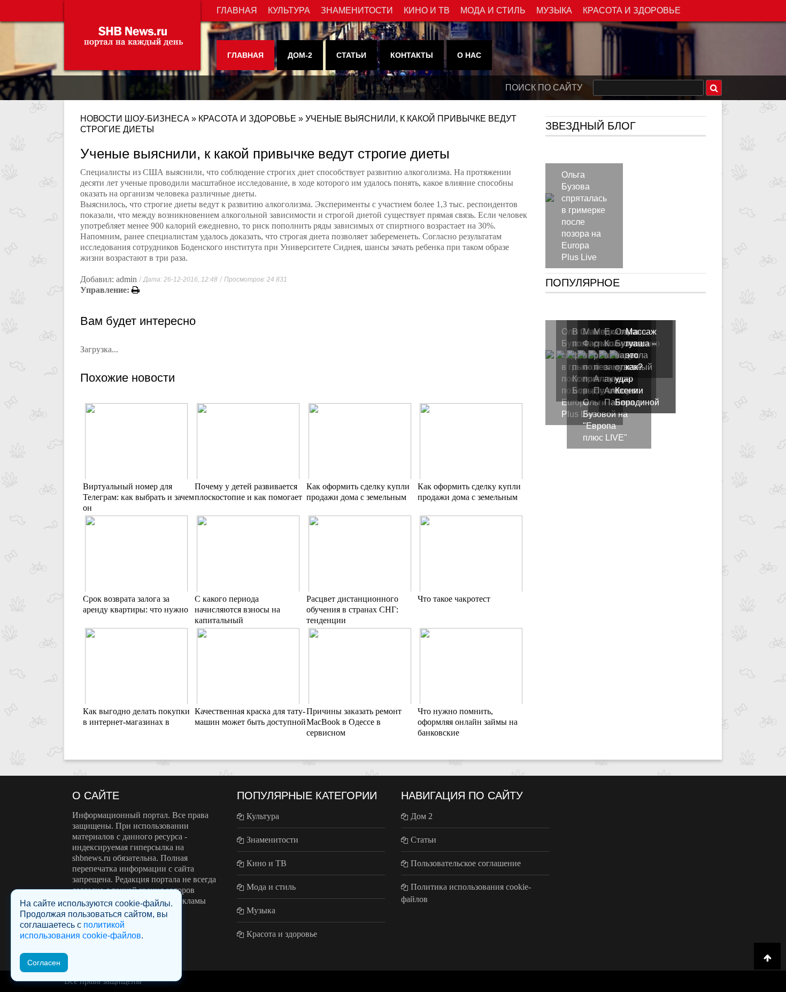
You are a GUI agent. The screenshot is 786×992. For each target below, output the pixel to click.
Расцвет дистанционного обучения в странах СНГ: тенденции (352, 609)
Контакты (411, 55)
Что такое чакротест (454, 598)
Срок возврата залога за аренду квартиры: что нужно (135, 604)
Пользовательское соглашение (466, 863)
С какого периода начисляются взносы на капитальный (237, 609)
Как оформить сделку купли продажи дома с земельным (358, 492)
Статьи (351, 55)
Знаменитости (357, 10)
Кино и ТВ (427, 10)
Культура (289, 10)
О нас (469, 55)
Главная (237, 10)
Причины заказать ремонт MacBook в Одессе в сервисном (354, 722)
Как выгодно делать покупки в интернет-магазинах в (136, 716)
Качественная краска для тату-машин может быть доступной (250, 716)
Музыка (554, 10)
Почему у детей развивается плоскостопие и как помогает (248, 492)
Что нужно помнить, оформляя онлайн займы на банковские (468, 722)
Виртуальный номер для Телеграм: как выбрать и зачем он (138, 497)
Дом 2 (422, 816)
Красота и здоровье (632, 10)
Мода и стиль (493, 10)
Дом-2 (300, 55)
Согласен (43, 962)
